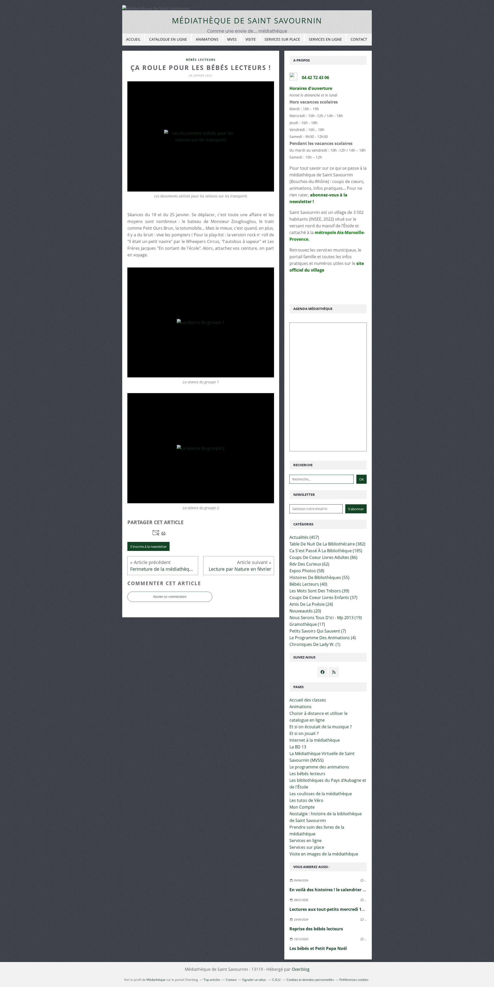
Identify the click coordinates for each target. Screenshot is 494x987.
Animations (207, 39)
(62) (309, 564)
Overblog (301, 969)
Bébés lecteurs (201, 60)
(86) (323, 557)
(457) (304, 537)
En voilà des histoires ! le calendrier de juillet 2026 (340, 890)
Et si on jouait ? (304, 733)
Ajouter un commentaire (170, 597)
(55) (319, 577)
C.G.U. (276, 979)
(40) (308, 584)
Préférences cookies (353, 979)
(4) (322, 637)
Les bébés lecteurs (307, 773)
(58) (306, 571)
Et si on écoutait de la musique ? (320, 727)
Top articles (212, 979)
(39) (319, 591)
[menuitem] (133, 39)
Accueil (133, 39)
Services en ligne (325, 39)
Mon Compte (302, 807)
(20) (305, 611)
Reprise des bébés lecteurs (316, 929)
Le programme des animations (319, 767)
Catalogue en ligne (168, 39)
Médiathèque (155, 979)
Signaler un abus (254, 979)
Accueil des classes (307, 700)
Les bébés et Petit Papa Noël (318, 948)
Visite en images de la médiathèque (323, 854)
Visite (250, 39)
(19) (325, 617)
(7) (317, 631)
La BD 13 (297, 747)
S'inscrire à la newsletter (148, 546)
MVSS (232, 39)
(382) (327, 544)
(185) (325, 550)
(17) (307, 624)
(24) (311, 604)
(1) (314, 644)
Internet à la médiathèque (314, 740)
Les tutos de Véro (306, 800)
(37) (323, 597)
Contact (359, 39)
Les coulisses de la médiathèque (320, 793)
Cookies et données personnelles (310, 979)
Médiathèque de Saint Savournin (247, 20)
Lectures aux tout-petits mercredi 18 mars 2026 (337, 909)
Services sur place (282, 39)
